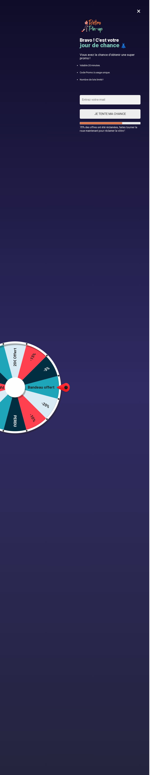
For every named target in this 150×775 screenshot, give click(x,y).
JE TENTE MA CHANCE (110, 114)
